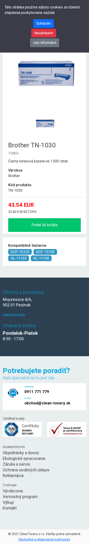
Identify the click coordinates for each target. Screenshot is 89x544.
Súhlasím (43, 23)
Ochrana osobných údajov (26, 469)
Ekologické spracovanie (24, 458)
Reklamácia (13, 475)
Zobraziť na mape (14, 314)
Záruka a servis (16, 464)
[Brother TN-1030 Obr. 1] (44, 111)
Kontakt (10, 508)
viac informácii (44, 42)
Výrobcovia (13, 490)
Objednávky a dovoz (21, 452)
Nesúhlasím (43, 33)
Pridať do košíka (44, 225)
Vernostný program (20, 496)
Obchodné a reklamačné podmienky (44, 539)
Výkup (8, 502)
